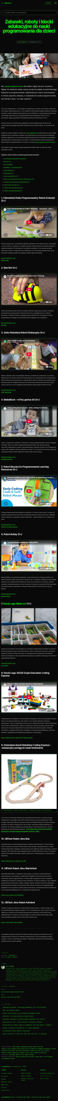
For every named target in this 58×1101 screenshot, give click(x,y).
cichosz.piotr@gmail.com (47, 1073)
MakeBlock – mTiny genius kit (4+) (13, 167)
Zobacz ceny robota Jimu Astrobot (11, 922)
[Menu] (55, 3)
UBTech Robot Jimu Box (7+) (12, 185)
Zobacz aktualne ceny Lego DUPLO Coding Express (17, 737)
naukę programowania (13, 86)
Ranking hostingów (29, 1054)
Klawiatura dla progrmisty (18, 1052)
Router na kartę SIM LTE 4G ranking (26, 1048)
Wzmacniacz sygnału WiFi (40, 1052)
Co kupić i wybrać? (6, 1073)
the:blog (3, 1087)
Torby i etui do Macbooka (46, 1056)
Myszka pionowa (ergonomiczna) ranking (22, 1046)
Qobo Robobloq (8, 164)
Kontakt (3, 1079)
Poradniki (12, 955)
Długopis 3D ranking (6, 1052)
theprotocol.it (5, 1090)
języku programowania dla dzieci (45, 142)
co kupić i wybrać (11, 957)
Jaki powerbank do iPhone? (8, 1058)
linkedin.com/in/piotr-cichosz (27, 1079)
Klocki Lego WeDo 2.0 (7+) (11, 176)
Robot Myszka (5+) (9, 170)
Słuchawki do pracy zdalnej (8, 1050)
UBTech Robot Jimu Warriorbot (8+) (13, 188)
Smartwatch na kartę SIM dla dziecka (40, 1050)
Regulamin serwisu (6, 1081)
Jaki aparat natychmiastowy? (23, 1050)
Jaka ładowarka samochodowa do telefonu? (45, 1048)
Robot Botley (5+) (9, 173)
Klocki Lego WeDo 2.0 (14, 603)
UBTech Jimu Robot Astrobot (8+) (13, 190)
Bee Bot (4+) (7, 161)
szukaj (48, 3)
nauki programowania (32, 133)
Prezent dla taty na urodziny (8, 1048)
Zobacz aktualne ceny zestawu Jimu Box (13, 861)
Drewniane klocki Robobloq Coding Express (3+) (17, 182)
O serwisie (4, 1076)
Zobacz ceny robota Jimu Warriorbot (12, 895)
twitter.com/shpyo (26, 1076)
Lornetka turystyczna (38, 1046)
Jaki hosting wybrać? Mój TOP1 (16, 1054)
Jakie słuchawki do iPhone (32, 1056)
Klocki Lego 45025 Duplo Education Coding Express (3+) (19, 179)
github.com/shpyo (26, 1073)
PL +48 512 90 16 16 (46, 1076)
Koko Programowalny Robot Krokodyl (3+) (15, 158)
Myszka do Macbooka (20, 1056)
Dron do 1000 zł (30, 1052)
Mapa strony (4, 1084)
